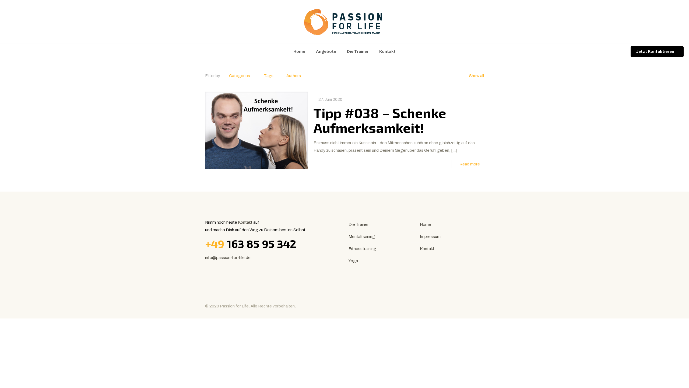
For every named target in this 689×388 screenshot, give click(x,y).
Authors (293, 76)
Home (425, 224)
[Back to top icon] (478, 305)
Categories (239, 76)
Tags (268, 76)
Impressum (430, 236)
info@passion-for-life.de (228, 257)
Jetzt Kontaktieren (655, 51)
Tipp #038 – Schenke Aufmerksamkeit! (380, 120)
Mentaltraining (362, 236)
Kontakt (245, 222)
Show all (476, 76)
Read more (469, 164)
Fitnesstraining (362, 249)
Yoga (353, 261)
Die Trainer (359, 224)
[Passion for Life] (344, 21)
